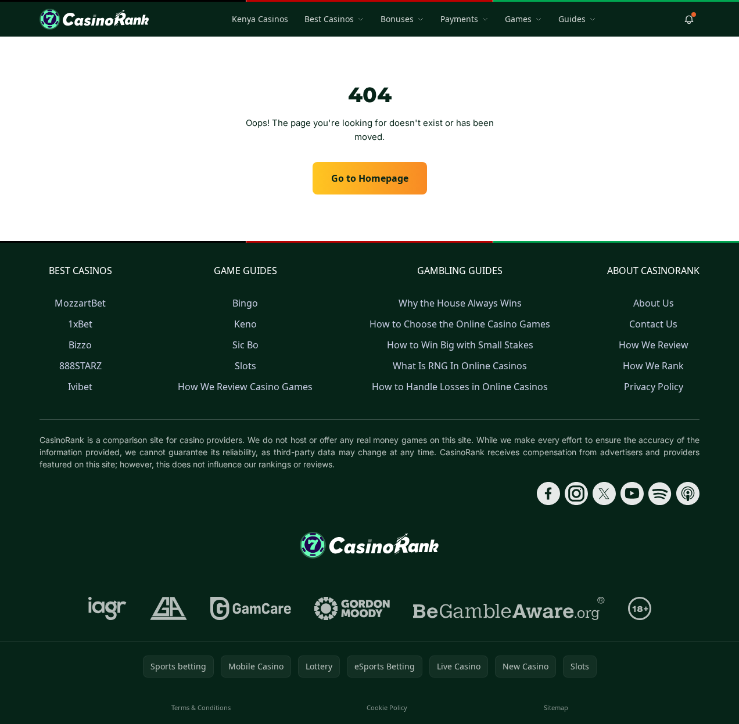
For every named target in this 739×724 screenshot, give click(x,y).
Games (518, 18)
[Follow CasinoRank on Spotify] (660, 493)
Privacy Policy (653, 386)
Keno (245, 324)
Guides (572, 18)
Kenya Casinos (260, 18)
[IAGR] (107, 608)
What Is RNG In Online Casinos (460, 365)
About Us (653, 303)
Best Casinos (329, 18)
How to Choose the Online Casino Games (460, 324)
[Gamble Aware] (509, 608)
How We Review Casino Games (245, 386)
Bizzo (80, 344)
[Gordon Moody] (352, 608)
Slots (245, 365)
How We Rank (653, 365)
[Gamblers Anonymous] (168, 608)
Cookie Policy (387, 707)
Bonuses (397, 18)
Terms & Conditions (201, 707)
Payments (459, 18)
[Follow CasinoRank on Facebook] (548, 493)
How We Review (653, 344)
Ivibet (80, 386)
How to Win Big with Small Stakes (460, 344)
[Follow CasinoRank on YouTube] (632, 493)
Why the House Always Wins (460, 303)
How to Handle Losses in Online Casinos (460, 386)
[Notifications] (689, 19)
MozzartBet (80, 303)
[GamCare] (250, 608)
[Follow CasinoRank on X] (604, 493)
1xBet (80, 324)
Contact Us (653, 324)
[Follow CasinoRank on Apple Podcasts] (687, 493)
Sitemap (556, 707)
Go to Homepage (369, 178)
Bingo (245, 303)
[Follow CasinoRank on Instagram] (576, 493)
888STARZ (80, 365)
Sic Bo (245, 344)
